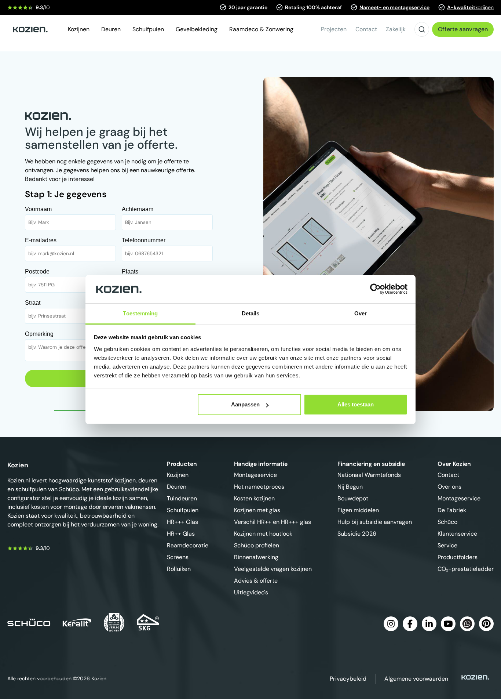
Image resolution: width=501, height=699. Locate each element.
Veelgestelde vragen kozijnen (273, 569)
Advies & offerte (256, 580)
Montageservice (255, 475)
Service (447, 545)
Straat (32, 303)
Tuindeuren (182, 498)
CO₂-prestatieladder (466, 569)
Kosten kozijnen (254, 498)
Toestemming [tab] (140, 313)
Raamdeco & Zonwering (261, 29)
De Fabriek (452, 510)
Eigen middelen (358, 510)
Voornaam (38, 209)
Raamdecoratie (187, 545)
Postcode (37, 271)
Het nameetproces (259, 486)
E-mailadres (40, 240)
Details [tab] (251, 313)
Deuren (176, 486)
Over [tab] (360, 313)
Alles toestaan (355, 404)
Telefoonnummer (143, 240)
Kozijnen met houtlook (263, 533)
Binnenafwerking (256, 557)
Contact (448, 475)
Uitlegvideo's (251, 592)
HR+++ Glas (182, 522)
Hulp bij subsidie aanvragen (374, 522)
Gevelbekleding (196, 29)
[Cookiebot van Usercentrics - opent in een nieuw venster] (375, 288)
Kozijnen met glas (257, 510)
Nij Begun (350, 486)
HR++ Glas (181, 533)
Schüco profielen (256, 545)
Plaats (130, 271)
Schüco (447, 522)
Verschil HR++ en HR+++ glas (272, 522)
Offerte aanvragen (463, 29)
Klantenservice (457, 533)
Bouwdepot (352, 498)
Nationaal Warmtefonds (369, 475)
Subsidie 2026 (356, 533)
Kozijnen (178, 475)
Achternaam (137, 209)
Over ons (449, 486)
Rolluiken (179, 569)
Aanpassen (245, 404)
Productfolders (458, 557)
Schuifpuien (182, 510)
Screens (178, 557)
